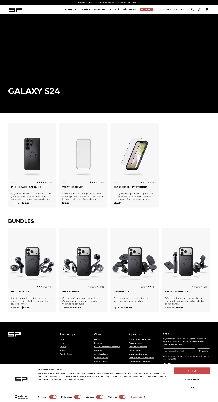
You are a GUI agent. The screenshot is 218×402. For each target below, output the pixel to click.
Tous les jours (66, 354)
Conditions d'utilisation (139, 361)
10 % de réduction (169, 9)
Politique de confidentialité (141, 358)
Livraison (98, 339)
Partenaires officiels (138, 347)
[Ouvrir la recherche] (193, 10)
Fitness (63, 350)
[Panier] (207, 10)
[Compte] (200, 10)
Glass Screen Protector (130, 187)
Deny (192, 387)
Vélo (62, 339)
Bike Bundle (70, 291)
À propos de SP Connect (140, 339)
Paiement (98, 343)
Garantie (98, 350)
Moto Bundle (20, 291)
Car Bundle (121, 291)
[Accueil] (15, 10)
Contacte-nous (101, 358)
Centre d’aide (100, 361)
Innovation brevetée (138, 354)
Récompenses (135, 343)
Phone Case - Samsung (26, 187)
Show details (136, 397)
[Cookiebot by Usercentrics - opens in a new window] (21, 397)
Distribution (134, 350)
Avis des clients (101, 354)
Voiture (63, 347)
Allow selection (192, 379)
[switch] (77, 397)
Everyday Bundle (176, 291)
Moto (62, 343)
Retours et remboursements (107, 347)
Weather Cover (72, 187)
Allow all (192, 371)
